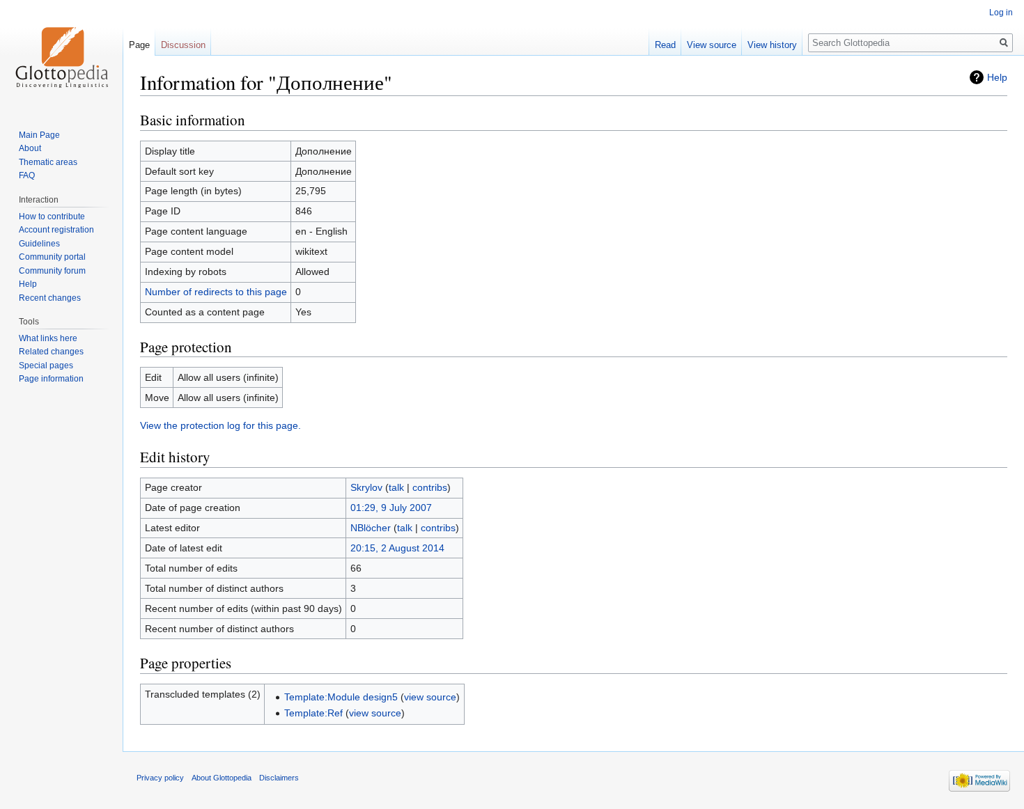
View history (772, 45)
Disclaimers (279, 777)
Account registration (56, 230)
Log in (1001, 12)
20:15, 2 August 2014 (397, 547)
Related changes (51, 351)
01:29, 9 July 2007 (391, 507)
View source (711, 45)
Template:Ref (313, 712)
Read (665, 45)
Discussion (183, 45)
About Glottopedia (221, 777)
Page (139, 45)
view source (430, 696)
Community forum (52, 271)
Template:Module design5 (341, 696)
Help (997, 77)
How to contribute (52, 216)
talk (396, 487)
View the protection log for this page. (220, 425)
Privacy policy (160, 777)
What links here (48, 338)
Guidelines (39, 244)
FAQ (27, 175)
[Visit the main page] (61, 55)
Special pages (46, 365)
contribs (429, 487)
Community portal (52, 257)
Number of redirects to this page (216, 291)
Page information (51, 379)
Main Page (39, 135)
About (30, 148)
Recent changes (50, 298)
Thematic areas (48, 162)
